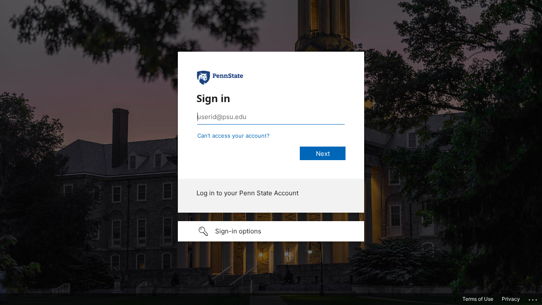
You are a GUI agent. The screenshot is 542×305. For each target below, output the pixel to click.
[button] (271, 231)
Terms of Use (477, 299)
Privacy (511, 299)
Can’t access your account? (233, 135)
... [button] (533, 298)
